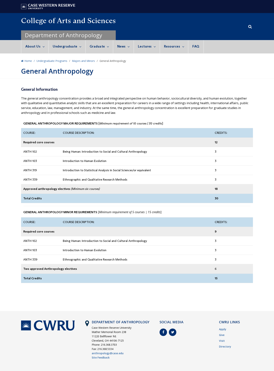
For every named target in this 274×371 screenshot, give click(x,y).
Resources (172, 46)
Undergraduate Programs (52, 61)
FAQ (195, 46)
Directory (225, 346)
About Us (32, 46)
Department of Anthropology (63, 35)
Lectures (145, 46)
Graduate (97, 46)
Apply (222, 329)
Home (28, 61)
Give (221, 335)
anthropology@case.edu (108, 353)
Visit (222, 340)
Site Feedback (101, 357)
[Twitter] (172, 332)
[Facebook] (163, 332)
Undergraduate (65, 46)
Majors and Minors (83, 61)
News (121, 46)
